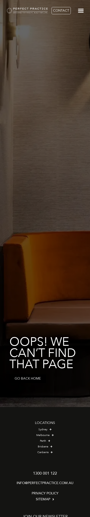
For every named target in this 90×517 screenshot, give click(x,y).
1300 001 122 (45, 473)
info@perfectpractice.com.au (45, 483)
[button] (80, 10)
